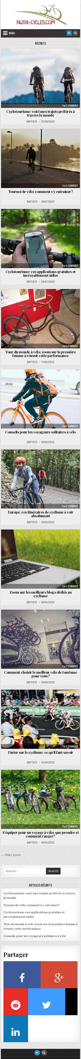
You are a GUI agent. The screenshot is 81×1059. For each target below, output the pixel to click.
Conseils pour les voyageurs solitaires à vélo (40, 432)
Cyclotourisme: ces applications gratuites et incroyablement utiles (41, 273)
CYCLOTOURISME (42, 219)
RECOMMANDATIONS (42, 59)
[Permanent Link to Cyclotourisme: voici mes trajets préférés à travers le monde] (40, 78)
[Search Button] (75, 33)
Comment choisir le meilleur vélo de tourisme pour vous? (40, 674)
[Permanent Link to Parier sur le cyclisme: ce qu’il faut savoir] (40, 719)
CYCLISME (42, 139)
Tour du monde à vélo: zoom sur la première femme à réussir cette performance (40, 353)
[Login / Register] (69, 33)
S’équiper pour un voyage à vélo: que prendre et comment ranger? (40, 834)
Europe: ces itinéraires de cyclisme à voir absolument (40, 514)
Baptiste (32, 121)
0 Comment (71, 105)
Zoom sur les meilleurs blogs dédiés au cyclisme (40, 594)
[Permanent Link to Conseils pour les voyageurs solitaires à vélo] (40, 398)
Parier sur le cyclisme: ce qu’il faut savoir (40, 752)
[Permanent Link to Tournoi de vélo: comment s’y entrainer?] (40, 158)
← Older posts (11, 855)
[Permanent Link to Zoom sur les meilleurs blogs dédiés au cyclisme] (40, 559)
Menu (12, 33)
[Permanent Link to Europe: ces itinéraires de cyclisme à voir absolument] (40, 479)
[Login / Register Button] (37, 1053)
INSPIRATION (42, 299)
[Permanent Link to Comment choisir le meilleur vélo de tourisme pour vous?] (40, 639)
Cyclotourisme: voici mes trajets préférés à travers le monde (40, 113)
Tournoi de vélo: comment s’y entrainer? (40, 191)
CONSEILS (42, 380)
